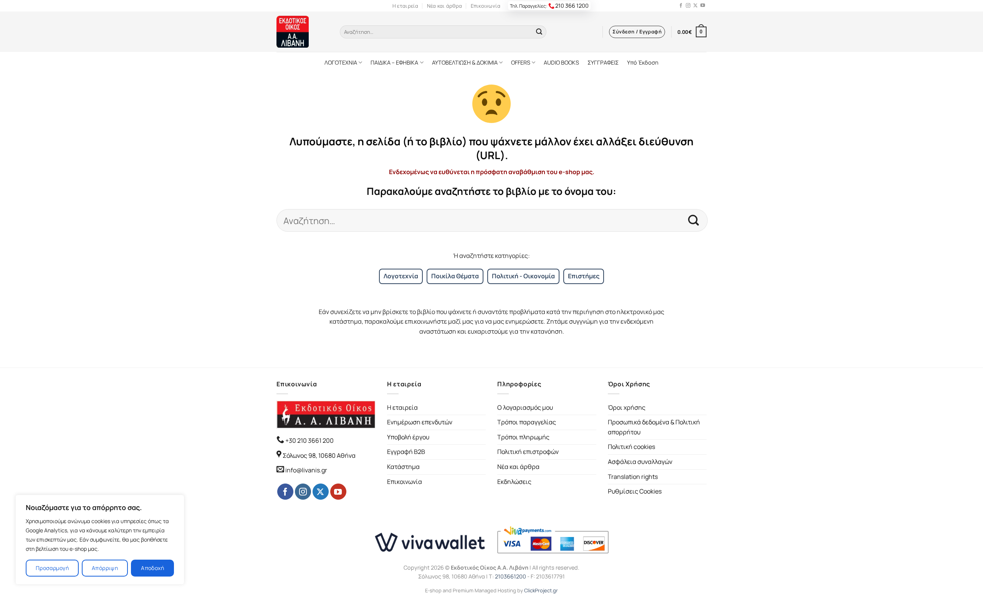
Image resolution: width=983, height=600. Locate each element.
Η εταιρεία (405, 5)
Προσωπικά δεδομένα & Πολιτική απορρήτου (654, 427)
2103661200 (510, 576)
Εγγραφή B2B (406, 451)
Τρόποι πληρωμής (523, 437)
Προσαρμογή (52, 568)
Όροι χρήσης (626, 407)
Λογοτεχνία (401, 276)
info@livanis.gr (306, 470)
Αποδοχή (152, 568)
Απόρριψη (105, 568)
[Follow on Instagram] (688, 5)
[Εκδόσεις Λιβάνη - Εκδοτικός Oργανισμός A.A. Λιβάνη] (302, 32)
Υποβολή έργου (408, 437)
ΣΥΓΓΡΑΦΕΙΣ (603, 62)
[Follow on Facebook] (681, 5)
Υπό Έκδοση (643, 62)
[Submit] (539, 31)
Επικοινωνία (486, 5)
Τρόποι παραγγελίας (526, 422)
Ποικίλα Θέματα (455, 276)
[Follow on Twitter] (695, 5)
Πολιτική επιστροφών (528, 451)
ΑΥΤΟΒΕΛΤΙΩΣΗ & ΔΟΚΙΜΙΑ (465, 62)
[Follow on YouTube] (702, 5)
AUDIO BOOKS (561, 62)
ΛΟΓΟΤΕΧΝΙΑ (340, 62)
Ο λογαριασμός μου (525, 407)
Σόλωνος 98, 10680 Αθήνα (319, 455)
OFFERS (520, 62)
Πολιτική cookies (631, 446)
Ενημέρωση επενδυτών (419, 422)
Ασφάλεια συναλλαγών (640, 461)
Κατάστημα (403, 466)
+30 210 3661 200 (309, 440)
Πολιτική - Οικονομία (523, 276)
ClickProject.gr (541, 590)
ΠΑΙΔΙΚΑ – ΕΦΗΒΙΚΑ (394, 62)
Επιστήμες (583, 276)
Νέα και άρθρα (444, 5)
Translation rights (633, 476)
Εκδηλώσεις (514, 481)
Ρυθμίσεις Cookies (635, 491)
